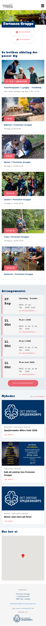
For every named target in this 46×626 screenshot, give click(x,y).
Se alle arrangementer (23, 383)
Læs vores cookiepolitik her (23, 608)
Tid (20, 307)
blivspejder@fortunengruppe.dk (23, 604)
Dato (21, 305)
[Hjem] (7, 5)
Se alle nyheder (37, 396)
